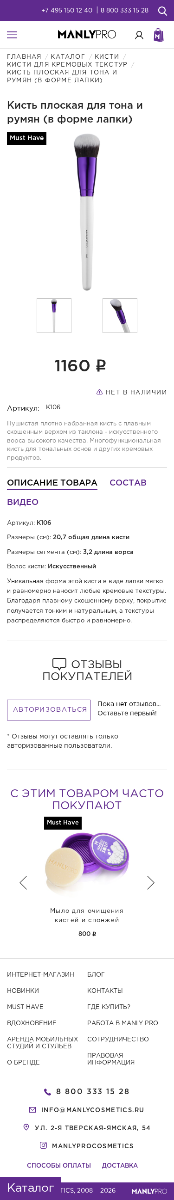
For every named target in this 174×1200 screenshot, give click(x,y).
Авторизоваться (50, 710)
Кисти (107, 57)
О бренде (23, 1062)
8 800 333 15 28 (124, 10)
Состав (128, 483)
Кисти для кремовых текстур (67, 65)
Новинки (23, 991)
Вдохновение (32, 1023)
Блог (96, 975)
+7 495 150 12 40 (66, 10)
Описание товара (52, 483)
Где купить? (108, 1007)
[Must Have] (87, 859)
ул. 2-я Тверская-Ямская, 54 (93, 1128)
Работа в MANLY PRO (122, 1023)
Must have (25, 1007)
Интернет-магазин (40, 975)
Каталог (68, 57)
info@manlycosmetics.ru (93, 1110)
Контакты (105, 991)
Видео (23, 502)
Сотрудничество (118, 1039)
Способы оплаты (59, 1166)
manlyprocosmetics (93, 1146)
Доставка (120, 1166)
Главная (24, 57)
